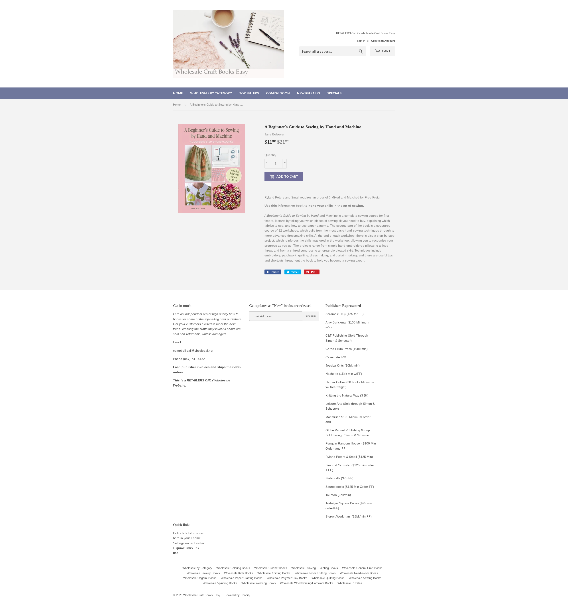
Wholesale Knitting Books (273, 573)
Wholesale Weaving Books (258, 583)
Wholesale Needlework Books (359, 573)
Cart (385, 51)
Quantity (270, 155)
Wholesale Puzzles (349, 583)
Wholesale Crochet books (270, 568)
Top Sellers (249, 93)
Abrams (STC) (335, 314)
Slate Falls (332, 478)
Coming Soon (278, 93)
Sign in (361, 40)
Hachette (331, 373)
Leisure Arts (334, 403)
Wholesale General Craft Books (362, 568)
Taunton (331, 495)
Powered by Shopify (237, 595)
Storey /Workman (337, 516)
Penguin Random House (342, 443)
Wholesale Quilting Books (328, 578)
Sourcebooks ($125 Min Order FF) (349, 486)
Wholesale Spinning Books (220, 583)
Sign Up (310, 316)
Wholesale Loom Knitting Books (315, 573)
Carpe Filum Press (338, 349)
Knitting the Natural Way (342, 395)
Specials (334, 93)
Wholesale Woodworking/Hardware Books (306, 583)
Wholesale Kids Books (238, 573)
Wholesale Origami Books (200, 578)
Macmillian (332, 417)
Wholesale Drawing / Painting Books (314, 568)
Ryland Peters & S (338, 456)
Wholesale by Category (211, 93)
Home (178, 93)
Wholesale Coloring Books (233, 568)
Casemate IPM (335, 357)
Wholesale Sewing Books (365, 578)
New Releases (308, 93)
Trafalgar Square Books (342, 503)
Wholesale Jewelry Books (203, 573)
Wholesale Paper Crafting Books (241, 578)
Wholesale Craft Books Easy (201, 595)
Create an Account (383, 40)
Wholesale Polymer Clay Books (287, 578)
